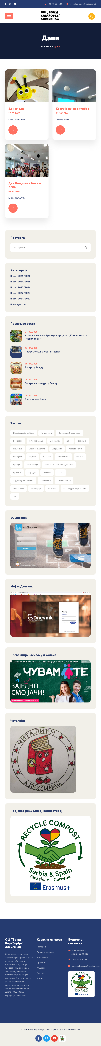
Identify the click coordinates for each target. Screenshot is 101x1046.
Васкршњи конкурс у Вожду (41, 383)
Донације (82, 441)
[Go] (86, 247)
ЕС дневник (18, 518)
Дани (69, 441)
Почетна (46, 46)
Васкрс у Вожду (34, 367)
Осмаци (79, 456)
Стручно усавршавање (23, 480)
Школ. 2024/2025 (16, 119)
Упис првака (18, 488)
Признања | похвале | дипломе (59, 464)
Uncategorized (62, 119)
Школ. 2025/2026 (20, 275)
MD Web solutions (72, 1029)
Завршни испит (75, 448)
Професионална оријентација (42, 351)
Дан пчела (16, 109)
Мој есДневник (21, 586)
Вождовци (17, 441)
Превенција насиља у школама (33, 655)
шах (15, 496)
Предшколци (32, 464)
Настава (47, 456)
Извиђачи (17, 456)
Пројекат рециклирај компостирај (36, 811)
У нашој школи (64, 480)
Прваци (16, 464)
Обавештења (63, 456)
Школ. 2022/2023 (20, 292)
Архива (40, 978)
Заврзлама (57, 448)
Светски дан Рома (35, 399)
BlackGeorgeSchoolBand (23, 433)
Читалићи (52, 488)
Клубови (32, 456)
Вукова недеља (36, 441)
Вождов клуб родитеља (69, 433)
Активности (46, 433)
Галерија (41, 973)
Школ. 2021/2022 (20, 298)
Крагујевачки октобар (72, 109)
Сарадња (32, 472)
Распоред (41, 946)
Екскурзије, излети (37, 448)
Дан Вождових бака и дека (24, 185)
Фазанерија (36, 488)
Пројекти (17, 472)
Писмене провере (45, 952)
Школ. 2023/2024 (20, 287)
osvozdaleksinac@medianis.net (82, 4)
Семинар (47, 472)
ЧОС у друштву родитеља (74, 488)
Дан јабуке (55, 441)
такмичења (45, 480)
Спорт (60, 472)
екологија (17, 448)
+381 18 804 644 (54, 4)
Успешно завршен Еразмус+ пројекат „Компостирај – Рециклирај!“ (56, 337)
